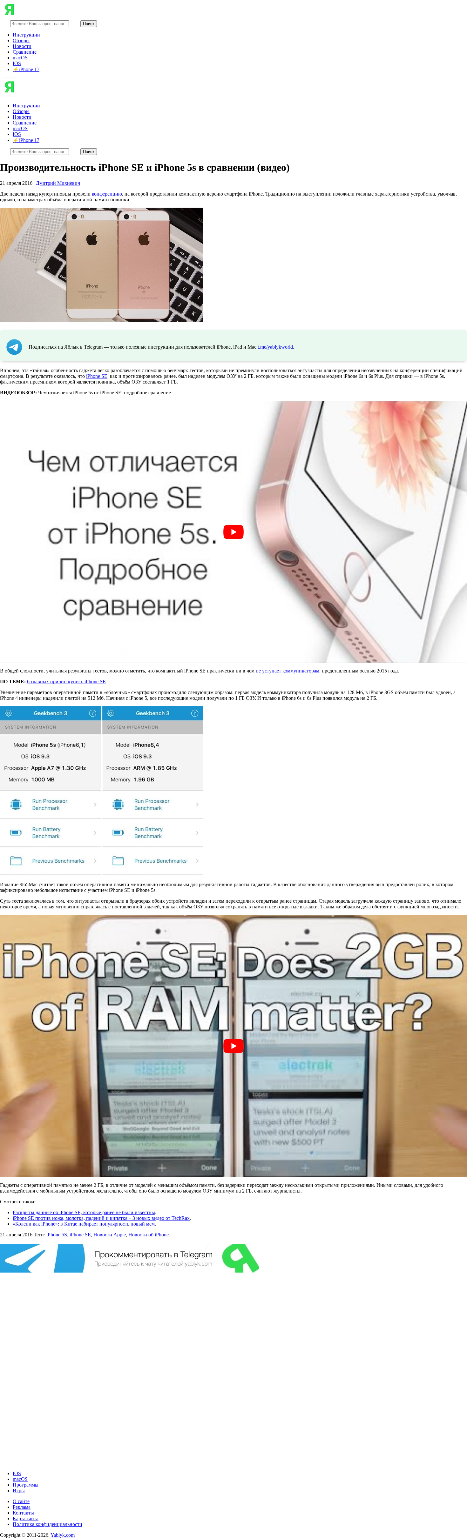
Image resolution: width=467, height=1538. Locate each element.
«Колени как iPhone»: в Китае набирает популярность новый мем (84, 1224)
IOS (17, 63)
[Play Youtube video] (233, 532)
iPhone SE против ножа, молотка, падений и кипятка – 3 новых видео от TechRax (101, 1218)
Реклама (21, 1507)
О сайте (21, 1501)
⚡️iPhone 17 (26, 69)
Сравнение (25, 52)
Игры (19, 1490)
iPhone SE (96, 376)
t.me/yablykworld (275, 347)
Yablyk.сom (63, 1535)
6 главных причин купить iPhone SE (66, 681)
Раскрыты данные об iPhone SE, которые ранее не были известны (84, 1212)
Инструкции (26, 34)
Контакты (23, 1512)
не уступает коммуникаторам (287, 670)
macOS (20, 57)
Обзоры (21, 40)
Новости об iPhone (148, 1234)
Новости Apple (109, 1234)
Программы (25, 1485)
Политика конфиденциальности (47, 1524)
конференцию (107, 194)
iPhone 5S (56, 1234)
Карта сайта (25, 1518)
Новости (22, 46)
